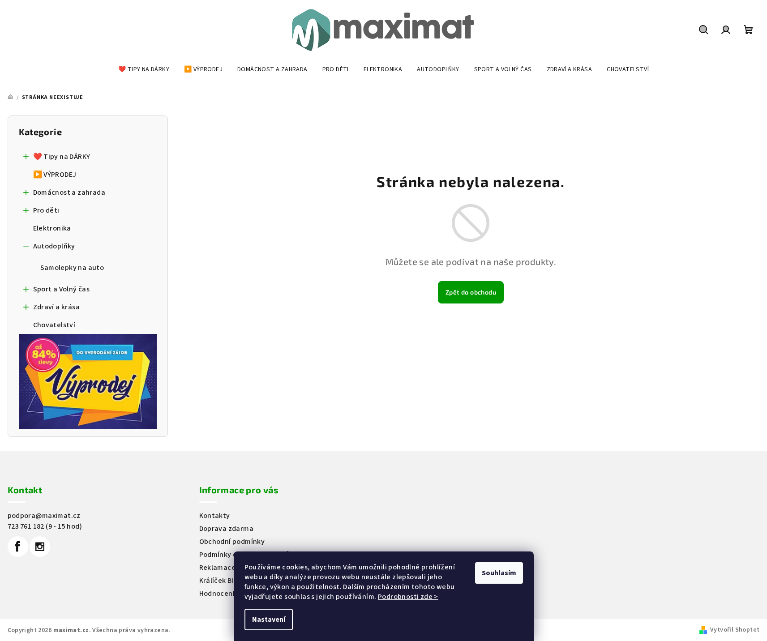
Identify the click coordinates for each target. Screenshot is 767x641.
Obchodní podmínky (232, 542)
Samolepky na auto (72, 268)
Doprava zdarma (226, 529)
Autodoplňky (54, 246)
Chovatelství (54, 325)
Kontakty (214, 516)
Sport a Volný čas (61, 289)
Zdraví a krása (56, 307)
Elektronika (52, 228)
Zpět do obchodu (471, 292)
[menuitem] (143, 69)
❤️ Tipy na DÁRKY (61, 157)
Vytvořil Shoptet (734, 629)
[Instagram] (40, 546)
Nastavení (268, 619)
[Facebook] (18, 546)
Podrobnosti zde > (408, 597)
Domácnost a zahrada (69, 192)
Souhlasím (499, 573)
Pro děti (46, 210)
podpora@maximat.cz (44, 516)
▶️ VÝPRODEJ (55, 174)
